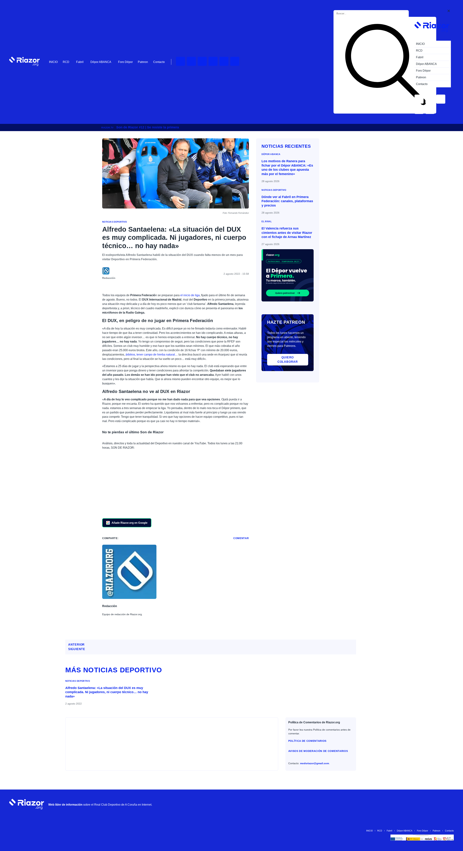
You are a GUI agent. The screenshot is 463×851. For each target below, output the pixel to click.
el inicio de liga (190, 295)
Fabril (80, 61)
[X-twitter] (213, 61)
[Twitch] (191, 61)
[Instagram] (202, 61)
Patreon (143, 61)
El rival (267, 221)
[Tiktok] (223, 61)
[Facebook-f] (234, 61)
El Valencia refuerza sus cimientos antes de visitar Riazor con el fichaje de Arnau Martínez (287, 233)
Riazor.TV (107, 127)
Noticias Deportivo (114, 222)
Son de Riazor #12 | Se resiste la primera (147, 127)
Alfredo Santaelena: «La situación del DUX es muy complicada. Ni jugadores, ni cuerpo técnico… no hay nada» (106, 692)
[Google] (449, 804)
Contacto (159, 61)
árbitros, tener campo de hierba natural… (152, 354)
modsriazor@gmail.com (314, 763)
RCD (66, 61)
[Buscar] (385, 65)
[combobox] (353, 13)
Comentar (241, 538)
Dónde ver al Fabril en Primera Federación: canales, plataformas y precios (287, 201)
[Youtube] (180, 61)
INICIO (53, 61)
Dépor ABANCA (100, 61)
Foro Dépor (125, 61)
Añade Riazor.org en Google (129, 522)
